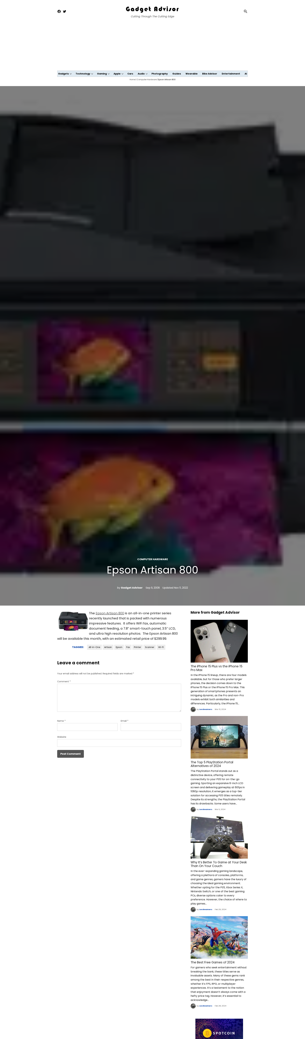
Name (61, 720)
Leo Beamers (205, 709)
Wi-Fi (161, 647)
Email (124, 720)
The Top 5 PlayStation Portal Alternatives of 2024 (212, 764)
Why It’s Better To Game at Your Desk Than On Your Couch (219, 864)
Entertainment (231, 73)
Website (61, 737)
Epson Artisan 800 (110, 613)
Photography (160, 73)
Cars (130, 73)
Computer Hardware (147, 79)
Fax (128, 647)
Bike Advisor (209, 73)
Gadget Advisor (131, 588)
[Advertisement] (152, 46)
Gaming (102, 73)
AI (246, 73)
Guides (176, 73)
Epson (119, 647)
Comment (64, 681)
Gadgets (63, 73)
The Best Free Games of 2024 (213, 962)
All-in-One (94, 647)
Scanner (149, 647)
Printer (137, 647)
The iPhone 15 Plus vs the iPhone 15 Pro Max (216, 668)
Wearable (192, 73)
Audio (141, 73)
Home (132, 79)
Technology (83, 73)
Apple (117, 73)
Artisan (108, 647)
